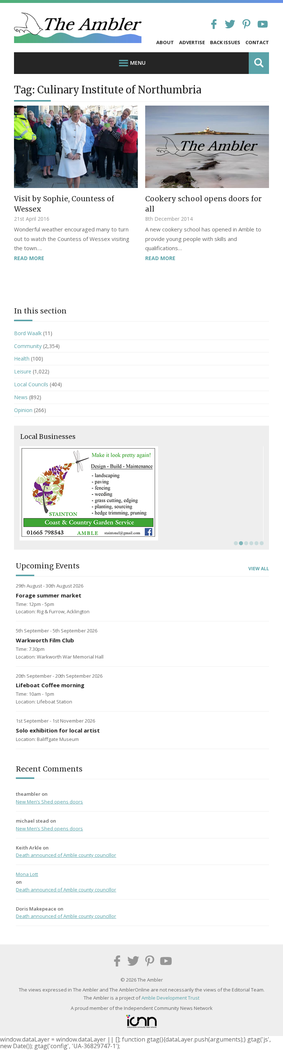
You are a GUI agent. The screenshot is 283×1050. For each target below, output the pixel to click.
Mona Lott (27, 874)
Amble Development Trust (170, 997)
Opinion (23, 410)
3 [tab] (245, 543)
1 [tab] (235, 543)
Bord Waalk (28, 333)
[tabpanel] (141, 493)
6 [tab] (261, 543)
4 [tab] (250, 543)
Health (21, 358)
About (165, 42)
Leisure (22, 371)
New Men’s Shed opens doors (49, 801)
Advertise (192, 42)
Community (28, 346)
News (21, 397)
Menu (138, 62)
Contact (257, 42)
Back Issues (225, 42)
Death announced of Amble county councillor (66, 855)
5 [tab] (256, 543)
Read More (29, 258)
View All (258, 568)
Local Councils (31, 384)
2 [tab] (240, 543)
